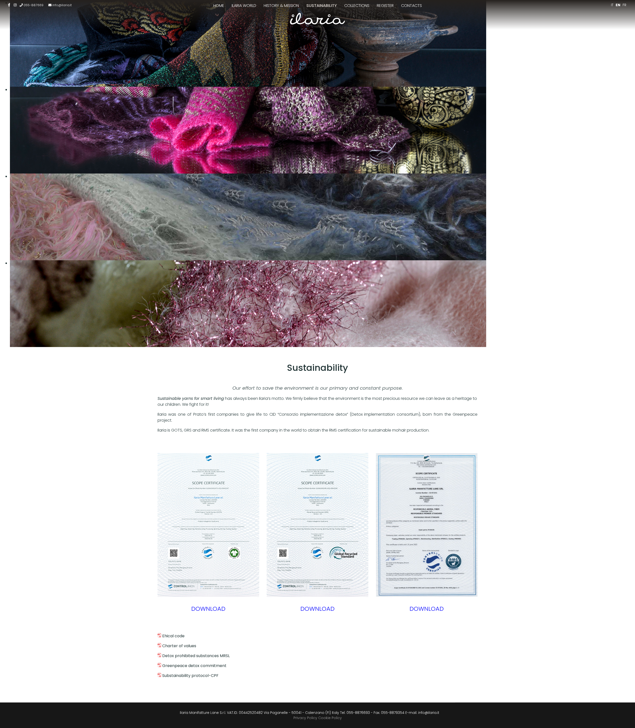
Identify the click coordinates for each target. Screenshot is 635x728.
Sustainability (321, 5)
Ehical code (173, 636)
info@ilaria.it (62, 5)
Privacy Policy (305, 717)
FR (624, 4)
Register (385, 5)
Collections (356, 5)
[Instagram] (15, 4)
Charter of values (178, 646)
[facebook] (9, 4)
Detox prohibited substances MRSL (195, 656)
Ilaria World (244, 5)
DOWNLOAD (208, 609)
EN (618, 4)
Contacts (411, 5)
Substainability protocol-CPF (190, 675)
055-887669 (33, 5)
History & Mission (281, 5)
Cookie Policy (330, 717)
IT (612, 4)
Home (218, 5)
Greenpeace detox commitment (193, 666)
